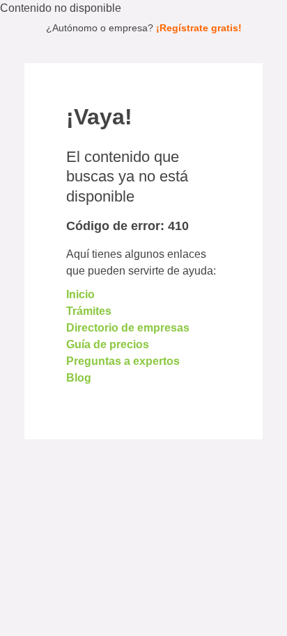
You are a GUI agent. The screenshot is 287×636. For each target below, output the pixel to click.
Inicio (80, 294)
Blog (78, 378)
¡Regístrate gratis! (199, 27)
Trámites (88, 311)
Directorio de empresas (127, 328)
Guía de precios (107, 344)
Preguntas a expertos (123, 361)
